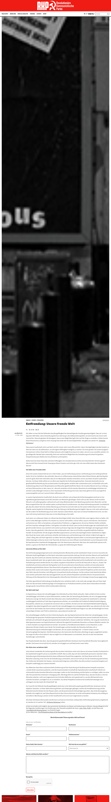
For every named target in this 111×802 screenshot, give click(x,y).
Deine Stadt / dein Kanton (34, 744)
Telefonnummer (74, 734)
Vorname (29, 725)
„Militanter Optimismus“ (53, 702)
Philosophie (40, 420)
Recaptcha (29, 777)
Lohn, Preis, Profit (85, 708)
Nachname (72, 725)
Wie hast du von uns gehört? (78, 744)
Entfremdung (106, 420)
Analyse (28, 420)
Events (39, 14)
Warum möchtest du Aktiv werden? (37, 754)
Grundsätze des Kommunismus (37, 710)
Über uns (13, 14)
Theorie (32, 14)
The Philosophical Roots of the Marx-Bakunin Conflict (55, 712)
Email (28, 734)
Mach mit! (5, 14)
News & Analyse (23, 14)
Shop (44, 14)
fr (84, 14)
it (86, 14)
